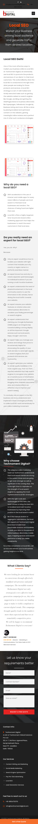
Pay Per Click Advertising (14, 777)
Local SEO (9, 781)
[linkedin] (20, 2)
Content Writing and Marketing (17, 764)
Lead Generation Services (15, 785)
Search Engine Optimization (16, 772)
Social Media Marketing (14, 768)
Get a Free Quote (19, 822)
